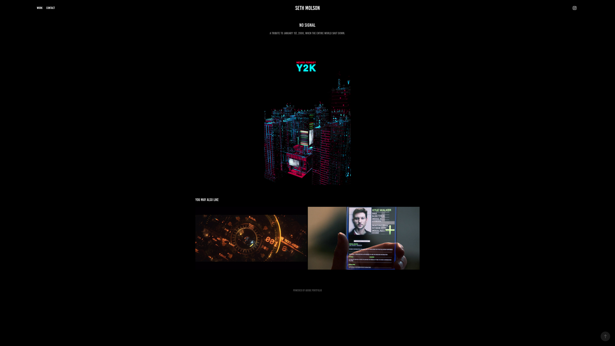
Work (39, 8)
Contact (50, 8)
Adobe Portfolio (313, 290)
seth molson (307, 8)
